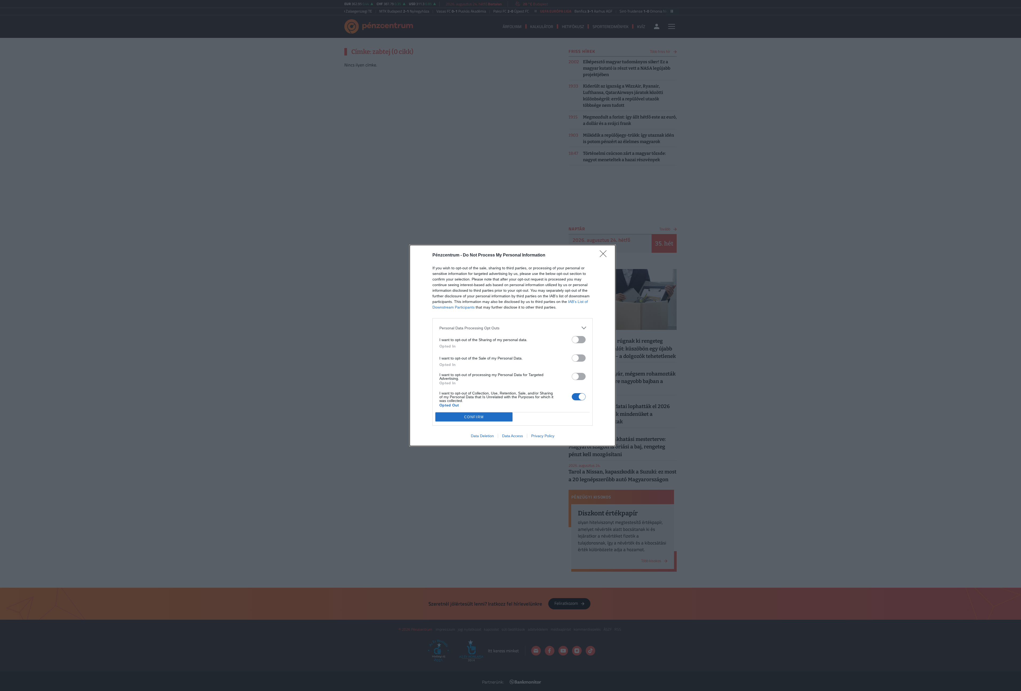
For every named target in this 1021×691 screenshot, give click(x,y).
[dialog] (512, 345)
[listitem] (512, 328)
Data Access (512, 436)
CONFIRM (474, 417)
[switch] (579, 339)
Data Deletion (482, 436)
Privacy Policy (542, 436)
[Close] (605, 255)
